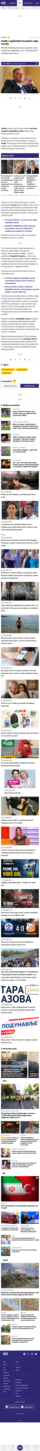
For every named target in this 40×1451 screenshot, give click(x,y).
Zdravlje (6, 1373)
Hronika (3, 1312)
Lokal (5, 1392)
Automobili (6, 1389)
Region (4, 37)
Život (5, 1370)
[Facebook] (24, 1354)
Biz (4, 1367)
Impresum (18, 1382)
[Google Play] (12, 1406)
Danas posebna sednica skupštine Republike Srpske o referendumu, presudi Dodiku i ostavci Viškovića (22, 289)
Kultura (5, 1378)
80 (8, 422)
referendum (7, 373)
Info (4, 1362)
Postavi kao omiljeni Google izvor (14, 63)
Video (17, 1362)
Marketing (19, 1380)
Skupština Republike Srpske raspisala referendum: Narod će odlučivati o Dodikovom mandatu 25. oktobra (20, 228)
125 (9, 447)
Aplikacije (19, 1391)
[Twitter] (28, 1354)
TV (16, 1364)
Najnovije (12, 3)
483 (9, 409)
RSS (17, 1393)
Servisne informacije (8, 1290)
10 (17, 1122)
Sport (5, 1364)
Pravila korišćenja (21, 1385)
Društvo (23, 1312)
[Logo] (3, 3)
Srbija (14, 1236)
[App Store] (27, 1406)
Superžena (6, 1381)
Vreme (17, 1370)
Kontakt (18, 1396)
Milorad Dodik (22, 369)
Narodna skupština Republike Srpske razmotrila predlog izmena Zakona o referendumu (20, 280)
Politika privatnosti (22, 1388)
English (18, 1367)
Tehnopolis (6, 1386)
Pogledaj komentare (10, 386)
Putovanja (6, 1375)
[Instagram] (32, 1354)
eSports (5, 1383)
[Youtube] (36, 1354)
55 (8, 435)
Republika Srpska (8, 369)
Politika (23, 1135)
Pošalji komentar (29, 386)
